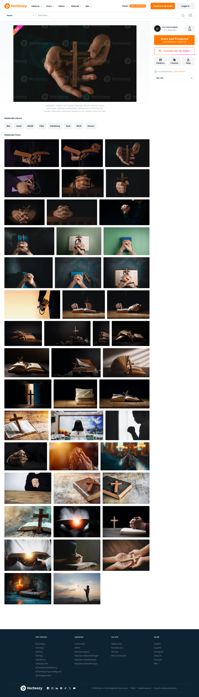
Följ (189, 30)
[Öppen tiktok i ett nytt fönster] (65, 688)
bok (8, 126)
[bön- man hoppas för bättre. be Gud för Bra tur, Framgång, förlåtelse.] (27, 488)
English (157, 643)
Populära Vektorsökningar (86, 655)
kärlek (30, 126)
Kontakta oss (117, 647)
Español (157, 647)
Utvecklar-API (42, 663)
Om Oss (115, 651)
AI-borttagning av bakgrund (48, 671)
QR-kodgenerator (43, 675)
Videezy (39, 651)
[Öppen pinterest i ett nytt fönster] (61, 688)
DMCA (77, 647)
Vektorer (35, 6)
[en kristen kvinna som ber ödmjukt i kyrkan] (77, 425)
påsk (41, 126)
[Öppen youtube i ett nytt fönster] (74, 688)
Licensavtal (80, 643)
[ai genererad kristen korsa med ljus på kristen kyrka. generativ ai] (27, 588)
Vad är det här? (179, 71)
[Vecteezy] (15, 6)
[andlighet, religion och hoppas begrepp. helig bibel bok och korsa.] (26, 425)
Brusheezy (40, 643)
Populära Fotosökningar (85, 659)
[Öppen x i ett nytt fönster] (70, 688)
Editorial (75, 6)
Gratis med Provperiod (174, 40)
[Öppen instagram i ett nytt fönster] (52, 688)
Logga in (185, 6)
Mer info (159, 78)
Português (158, 651)
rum (68, 126)
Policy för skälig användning (165, 688)
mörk (79, 126)
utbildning (55, 126)
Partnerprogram (82, 651)
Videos (61, 6)
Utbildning (40, 659)
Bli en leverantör (119, 655)
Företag (39, 655)
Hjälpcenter (116, 643)
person (91, 126)
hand (18, 126)
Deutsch (158, 655)
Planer (125, 6)
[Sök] (183, 15)
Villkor (133, 688)
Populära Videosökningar (86, 663)
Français (158, 659)
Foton (49, 6)
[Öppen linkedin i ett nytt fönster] (57, 688)
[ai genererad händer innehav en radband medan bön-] (73, 456)
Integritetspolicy (144, 688)
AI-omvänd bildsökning (46, 667)
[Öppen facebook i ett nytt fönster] (48, 688)
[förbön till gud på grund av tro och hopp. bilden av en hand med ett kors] (25, 456)
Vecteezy (39, 647)
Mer (87, 6)
